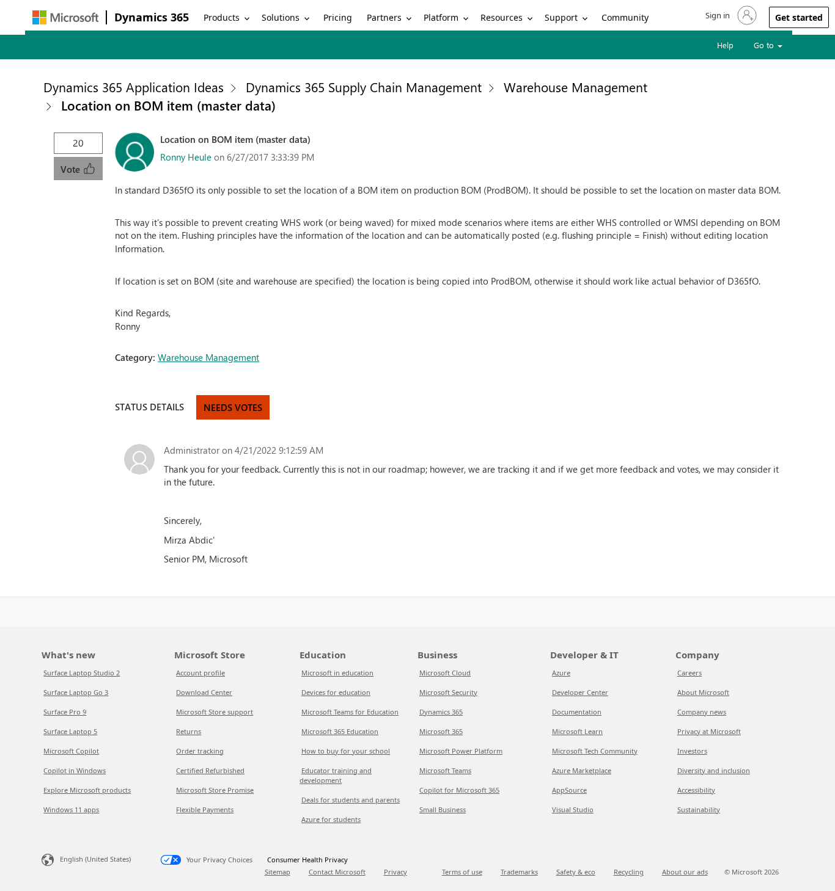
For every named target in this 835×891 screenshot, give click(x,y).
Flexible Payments (205, 809)
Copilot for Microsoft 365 (459, 790)
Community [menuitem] (625, 17)
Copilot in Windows (74, 770)
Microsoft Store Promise (215, 790)
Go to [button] (765, 45)
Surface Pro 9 (64, 711)
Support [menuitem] (561, 17)
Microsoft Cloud (445, 672)
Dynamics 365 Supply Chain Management (364, 86)
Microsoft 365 (441, 731)
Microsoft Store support (214, 711)
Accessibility (696, 790)
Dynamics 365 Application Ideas (133, 86)
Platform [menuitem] (441, 17)
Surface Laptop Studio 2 (81, 672)
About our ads (685, 871)
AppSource (569, 790)
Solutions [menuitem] (281, 17)
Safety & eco (575, 871)
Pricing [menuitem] (337, 17)
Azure (561, 672)
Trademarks (519, 871)
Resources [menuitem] (501, 17)
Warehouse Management (575, 86)
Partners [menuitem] (384, 17)
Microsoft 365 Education (339, 731)
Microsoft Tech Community (595, 750)
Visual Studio (573, 809)
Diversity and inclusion (713, 770)
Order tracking (200, 750)
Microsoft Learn (577, 731)
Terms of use (462, 871)
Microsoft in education (337, 672)
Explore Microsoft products (87, 790)
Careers (689, 672)
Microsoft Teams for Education (350, 711)
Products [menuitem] (222, 17)
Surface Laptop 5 (70, 731)
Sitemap (277, 871)
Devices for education (335, 692)
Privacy (395, 871)
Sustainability (698, 809)
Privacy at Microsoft (709, 731)
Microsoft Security (448, 692)
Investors (692, 750)
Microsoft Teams (445, 770)
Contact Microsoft (337, 871)
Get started (799, 17)
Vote (72, 169)
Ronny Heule (186, 157)
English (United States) (95, 859)
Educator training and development (336, 775)
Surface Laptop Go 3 (75, 692)
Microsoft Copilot (71, 750)
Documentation (576, 711)
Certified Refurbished (210, 770)
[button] (730, 15)
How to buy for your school (345, 750)
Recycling (629, 871)
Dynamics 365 (151, 17)
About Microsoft (703, 692)
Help (725, 45)
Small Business (442, 809)
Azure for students (331, 819)
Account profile (200, 672)
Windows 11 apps (71, 809)
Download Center (204, 692)
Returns (188, 731)
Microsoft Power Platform (460, 750)
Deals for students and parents (350, 799)
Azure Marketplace (581, 770)
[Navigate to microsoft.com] (65, 17)
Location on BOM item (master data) (168, 105)
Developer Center (580, 692)
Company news (701, 711)
